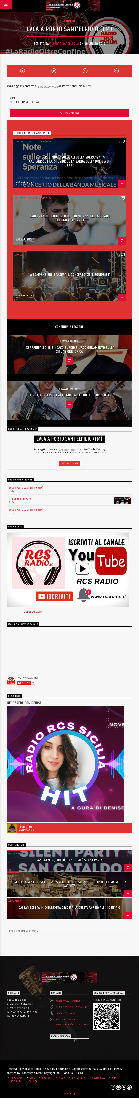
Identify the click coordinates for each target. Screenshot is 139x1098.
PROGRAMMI (17, 1078)
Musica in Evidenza (40, 141)
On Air (71, 1094)
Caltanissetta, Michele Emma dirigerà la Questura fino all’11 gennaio (69, 907)
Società (13, 875)
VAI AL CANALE (33, 612)
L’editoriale (98, 1078)
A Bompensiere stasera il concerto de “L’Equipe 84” (70, 275)
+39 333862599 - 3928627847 (72, 1007)
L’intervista (78, 1078)
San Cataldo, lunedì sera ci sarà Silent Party (69, 860)
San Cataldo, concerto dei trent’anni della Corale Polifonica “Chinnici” (70, 218)
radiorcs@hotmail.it (66, 1013)
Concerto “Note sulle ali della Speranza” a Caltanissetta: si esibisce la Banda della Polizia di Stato (69, 161)
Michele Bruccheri (25, 182)
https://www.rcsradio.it (68, 1000)
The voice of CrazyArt (21, 499)
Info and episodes (69, 463)
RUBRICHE (47, 1078)
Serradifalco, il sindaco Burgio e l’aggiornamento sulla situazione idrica (70, 350)
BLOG (32, 1078)
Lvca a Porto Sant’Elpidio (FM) (26, 488)
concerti (69, 20)
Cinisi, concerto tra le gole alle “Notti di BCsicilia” (70, 395)
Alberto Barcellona (64, 43)
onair (115, 1078)
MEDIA (62, 1078)
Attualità (14, 900)
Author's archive (69, 113)
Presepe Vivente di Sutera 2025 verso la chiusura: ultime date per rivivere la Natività (69, 883)
